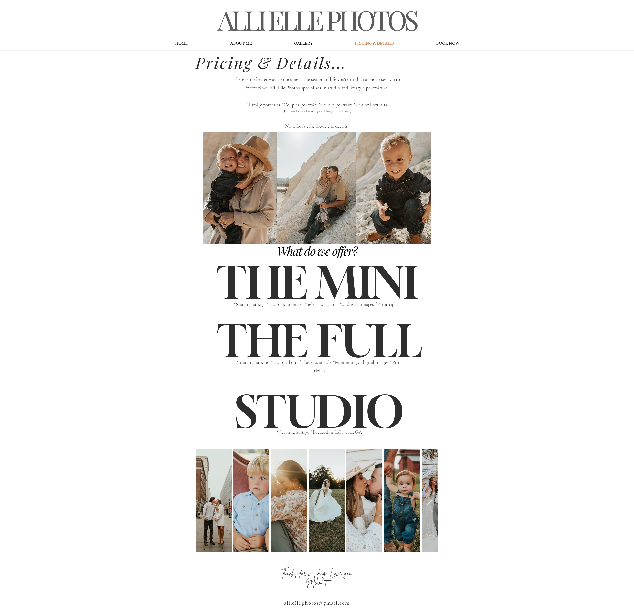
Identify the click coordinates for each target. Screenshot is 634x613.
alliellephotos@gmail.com (317, 603)
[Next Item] (430, 501)
